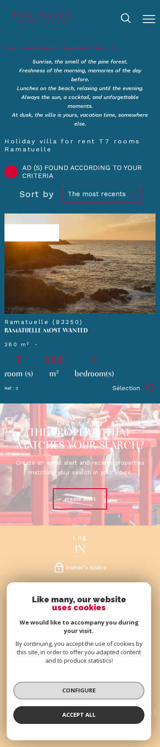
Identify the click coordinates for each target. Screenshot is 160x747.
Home (10, 47)
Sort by (37, 194)
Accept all (79, 715)
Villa (99, 47)
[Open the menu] (149, 19)
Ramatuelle (75, 47)
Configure (79, 690)
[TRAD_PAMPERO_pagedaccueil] (43, 23)
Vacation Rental (40, 47)
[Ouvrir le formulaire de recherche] (125, 19)
